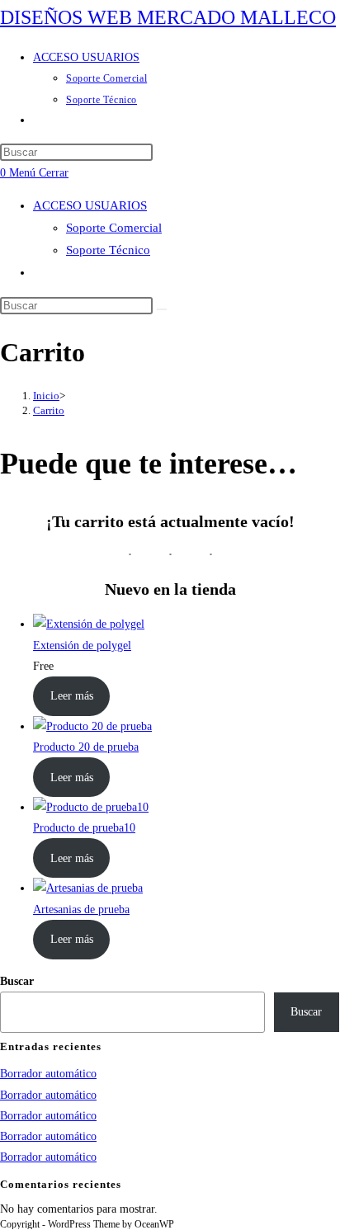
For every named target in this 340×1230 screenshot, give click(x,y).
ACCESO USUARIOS (90, 205)
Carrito (48, 410)
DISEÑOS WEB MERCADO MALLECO (168, 17)
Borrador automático (48, 1073)
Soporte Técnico (108, 250)
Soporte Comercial (114, 227)
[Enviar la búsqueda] (162, 309)
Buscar (17, 981)
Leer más (71, 696)
